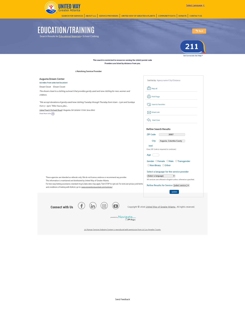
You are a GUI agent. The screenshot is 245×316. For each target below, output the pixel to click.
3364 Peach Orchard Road (50, 110)
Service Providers (108, 16)
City (154, 141)
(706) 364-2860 (88, 110)
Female (161, 161)
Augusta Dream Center (52, 79)
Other (168, 165)
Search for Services (72, 16)
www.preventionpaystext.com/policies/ (96, 187)
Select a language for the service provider (168, 171)
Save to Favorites (158, 104)
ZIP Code (151, 134)
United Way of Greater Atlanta (138, 16)
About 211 (91, 16)
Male (171, 161)
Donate (183, 16)
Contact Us (196, 16)
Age (149, 155)
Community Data (167, 16)
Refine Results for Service (160, 185)
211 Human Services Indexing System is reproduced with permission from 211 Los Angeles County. (122, 229)
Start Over (156, 120)
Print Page (156, 96)
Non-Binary (155, 165)
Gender (150, 161)
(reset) (151, 145)
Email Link (156, 112)
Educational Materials (70, 36)
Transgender (184, 161)
